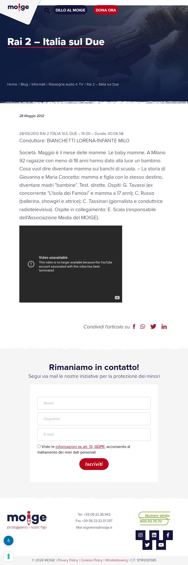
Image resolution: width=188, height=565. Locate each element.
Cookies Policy (92, 560)
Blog (24, 84)
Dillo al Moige (70, 10)
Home (12, 84)
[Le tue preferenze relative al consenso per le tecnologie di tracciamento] (8, 556)
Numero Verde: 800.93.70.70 (155, 518)
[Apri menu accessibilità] (8, 540)
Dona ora (106, 10)
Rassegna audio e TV (66, 84)
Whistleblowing (116, 560)
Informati (38, 84)
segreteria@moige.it (97, 527)
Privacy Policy (68, 560)
